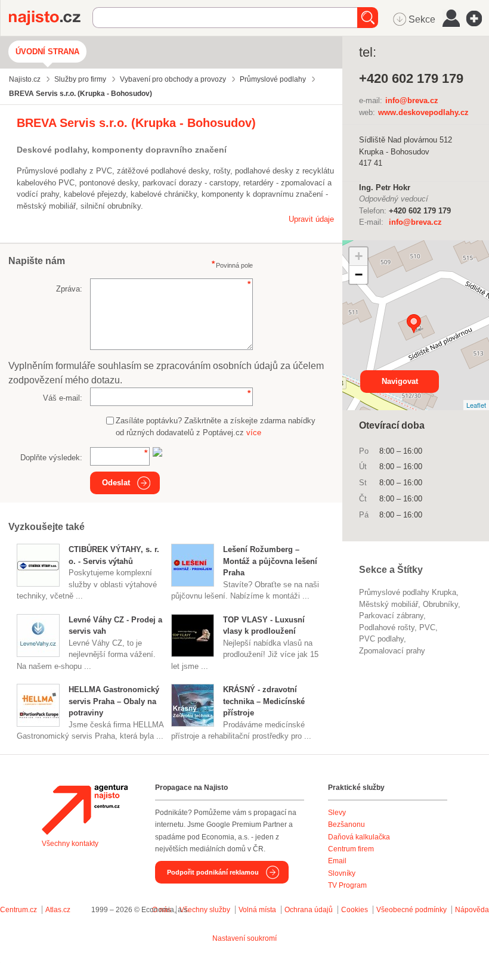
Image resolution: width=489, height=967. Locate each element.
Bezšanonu (346, 824)
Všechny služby (205, 910)
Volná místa (257, 910)
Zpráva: (69, 288)
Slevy (337, 812)
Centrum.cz (18, 910)
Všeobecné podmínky (411, 910)
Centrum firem (351, 849)
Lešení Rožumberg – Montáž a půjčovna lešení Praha (270, 561)
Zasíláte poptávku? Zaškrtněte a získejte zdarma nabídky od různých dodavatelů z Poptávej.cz (215, 426)
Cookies (354, 910)
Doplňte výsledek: (51, 457)
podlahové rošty (386, 627)
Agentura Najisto (85, 810)
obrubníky (440, 604)
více (253, 432)
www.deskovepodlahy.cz (423, 112)
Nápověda (472, 910)
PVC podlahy (381, 638)
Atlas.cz (57, 910)
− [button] (359, 274)
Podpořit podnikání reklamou (213, 872)
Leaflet (476, 405)
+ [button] (359, 256)
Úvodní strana (47, 51)
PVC (427, 627)
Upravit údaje (311, 219)
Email (337, 861)
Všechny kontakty (70, 843)
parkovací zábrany (391, 615)
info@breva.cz (411, 100)
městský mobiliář (388, 604)
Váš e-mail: (62, 397)
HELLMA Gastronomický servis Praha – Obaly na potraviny (114, 701)
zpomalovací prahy (392, 650)
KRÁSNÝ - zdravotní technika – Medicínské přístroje (264, 701)
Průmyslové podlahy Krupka (407, 592)
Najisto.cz (50, 18)
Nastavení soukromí (244, 938)
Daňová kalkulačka (359, 837)
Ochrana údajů (308, 910)
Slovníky (341, 873)
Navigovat (400, 381)
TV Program (347, 885)
